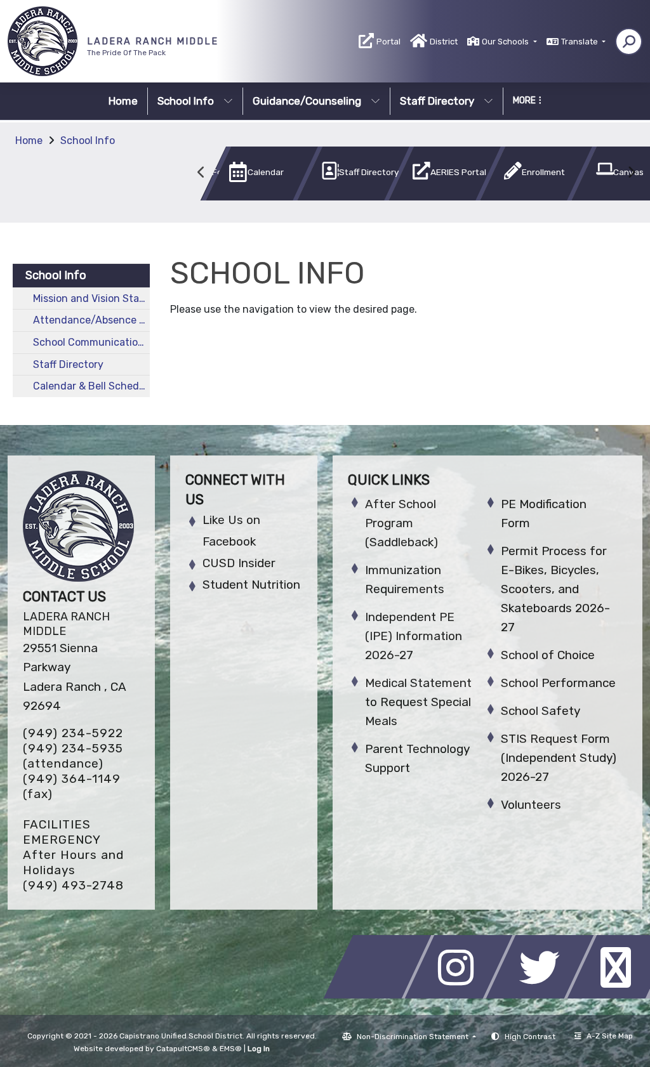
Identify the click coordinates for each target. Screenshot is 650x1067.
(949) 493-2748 (73, 885)
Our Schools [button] (506, 41)
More (524, 100)
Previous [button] (201, 172)
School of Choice (548, 655)
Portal (388, 41)
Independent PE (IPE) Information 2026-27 (413, 636)
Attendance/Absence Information (91, 320)
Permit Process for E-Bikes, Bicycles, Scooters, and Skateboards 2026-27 (555, 589)
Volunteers (531, 804)
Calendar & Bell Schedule (91, 386)
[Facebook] (380, 995)
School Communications (91, 342)
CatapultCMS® (183, 1048)
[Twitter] (543, 995)
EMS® (231, 1048)
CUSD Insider (238, 563)
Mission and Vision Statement (91, 298)
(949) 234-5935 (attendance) (73, 756)
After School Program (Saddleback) (401, 523)
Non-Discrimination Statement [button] (413, 1036)
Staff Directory (437, 101)
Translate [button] (580, 41)
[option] (240, 176)
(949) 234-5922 (73, 733)
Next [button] (631, 172)
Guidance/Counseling (307, 101)
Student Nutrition (251, 584)
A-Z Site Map (610, 1035)
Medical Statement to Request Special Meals (418, 702)
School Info (185, 101)
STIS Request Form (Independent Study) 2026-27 (558, 757)
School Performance (558, 683)
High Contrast (530, 1036)
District (444, 41)
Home (123, 101)
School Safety (540, 711)
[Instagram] (462, 995)
